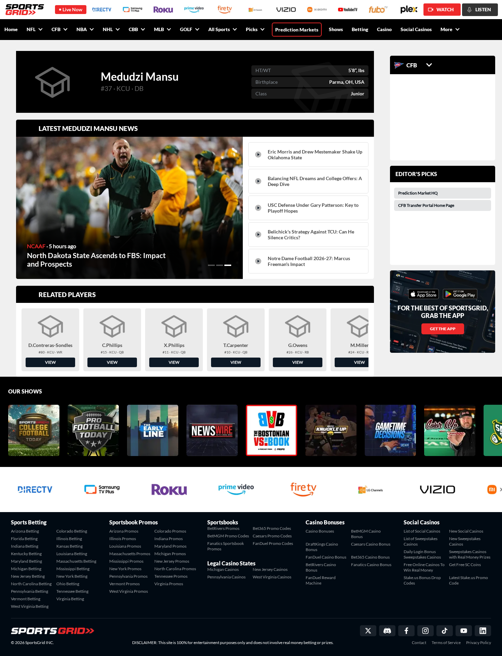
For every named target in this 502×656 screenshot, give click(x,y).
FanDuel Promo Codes (273, 543)
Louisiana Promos (125, 546)
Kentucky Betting (26, 553)
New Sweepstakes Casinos (464, 541)
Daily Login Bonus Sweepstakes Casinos (422, 554)
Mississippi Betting (72, 568)
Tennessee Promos (170, 576)
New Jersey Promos (171, 561)
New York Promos (125, 568)
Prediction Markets (296, 29)
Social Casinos (416, 29)
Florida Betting (24, 538)
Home (11, 29)
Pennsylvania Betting (29, 591)
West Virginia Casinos (272, 576)
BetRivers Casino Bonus (321, 567)
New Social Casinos (466, 531)
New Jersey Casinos (270, 569)
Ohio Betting (67, 583)
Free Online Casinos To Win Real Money (424, 567)
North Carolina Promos (175, 568)
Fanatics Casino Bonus (371, 564)
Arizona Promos (123, 531)
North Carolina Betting (31, 583)
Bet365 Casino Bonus (370, 557)
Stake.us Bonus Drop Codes (422, 580)
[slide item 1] (211, 265)
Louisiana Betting (71, 553)
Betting (360, 29)
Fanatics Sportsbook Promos (225, 546)
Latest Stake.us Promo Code (468, 580)
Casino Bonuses (320, 531)
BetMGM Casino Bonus (366, 533)
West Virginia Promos (128, 591)
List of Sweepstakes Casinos (420, 541)
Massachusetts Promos (129, 553)
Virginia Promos (168, 583)
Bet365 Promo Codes (272, 528)
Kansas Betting (69, 546)
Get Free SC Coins (465, 564)
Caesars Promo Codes (272, 535)
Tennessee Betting (72, 591)
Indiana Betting (24, 546)
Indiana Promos (168, 538)
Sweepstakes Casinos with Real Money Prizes (469, 554)
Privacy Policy (478, 642)
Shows (336, 29)
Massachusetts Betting (76, 561)
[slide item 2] (219, 265)
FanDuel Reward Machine (321, 580)
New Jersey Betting (28, 576)
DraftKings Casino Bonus (322, 546)
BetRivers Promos (223, 528)
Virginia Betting (70, 598)
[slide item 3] (227, 265)
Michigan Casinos (223, 569)
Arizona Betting (25, 531)
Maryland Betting (26, 561)
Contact (419, 642)
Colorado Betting (71, 531)
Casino (384, 29)
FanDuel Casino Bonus (326, 557)
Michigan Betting (26, 568)
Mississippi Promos (126, 561)
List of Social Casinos (422, 531)
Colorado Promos (170, 531)
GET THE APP (443, 328)
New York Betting (71, 576)
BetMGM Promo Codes (228, 535)
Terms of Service (446, 642)
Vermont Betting (25, 598)
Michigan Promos (170, 553)
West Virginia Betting (29, 606)
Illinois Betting (69, 538)
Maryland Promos (170, 546)
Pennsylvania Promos (128, 576)
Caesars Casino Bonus (370, 544)
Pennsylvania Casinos (226, 576)
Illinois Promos (122, 538)
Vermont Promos (124, 583)
